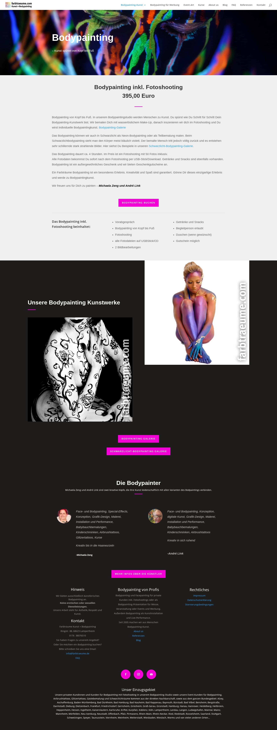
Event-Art (189, 5)
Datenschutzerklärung (199, 600)
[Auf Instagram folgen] (138, 674)
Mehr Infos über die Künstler (138, 574)
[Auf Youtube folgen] (151, 674)
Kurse (201, 5)
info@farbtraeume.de (77, 653)
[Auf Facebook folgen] (125, 674)
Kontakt (261, 5)
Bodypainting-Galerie (112, 127)
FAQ (234, 5)
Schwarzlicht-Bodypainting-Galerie (171, 146)
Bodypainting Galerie (138, 438)
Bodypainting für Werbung (164, 5)
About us (213, 5)
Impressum (199, 595)
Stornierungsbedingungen (199, 604)
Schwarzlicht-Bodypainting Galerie (138, 451)
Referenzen (246, 5)
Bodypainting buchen (138, 202)
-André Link (175, 553)
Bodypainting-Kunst (132, 5)
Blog (225, 5)
